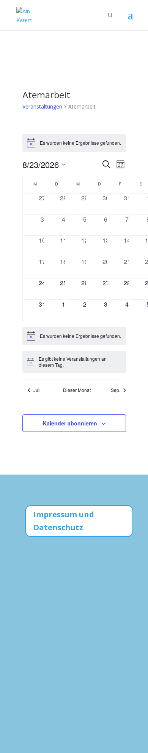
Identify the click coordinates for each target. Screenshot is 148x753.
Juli (37, 390)
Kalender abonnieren (70, 423)
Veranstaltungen (42, 106)
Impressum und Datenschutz (63, 520)
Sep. (115, 390)
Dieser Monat (77, 390)
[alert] (74, 143)
